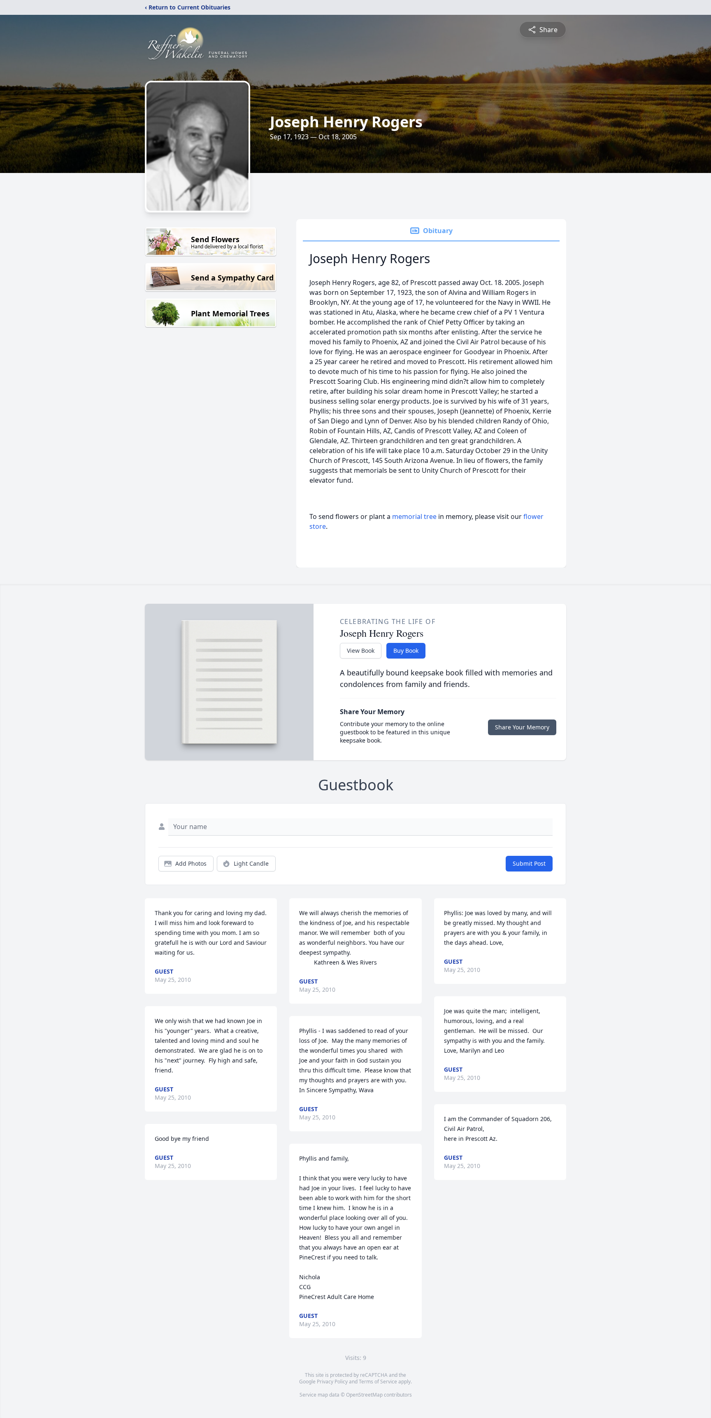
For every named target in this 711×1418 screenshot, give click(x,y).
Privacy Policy (332, 1381)
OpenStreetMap (364, 1394)
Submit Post (529, 863)
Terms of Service (378, 1381)
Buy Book (405, 650)
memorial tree (414, 516)
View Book (360, 650)
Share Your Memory (522, 727)
